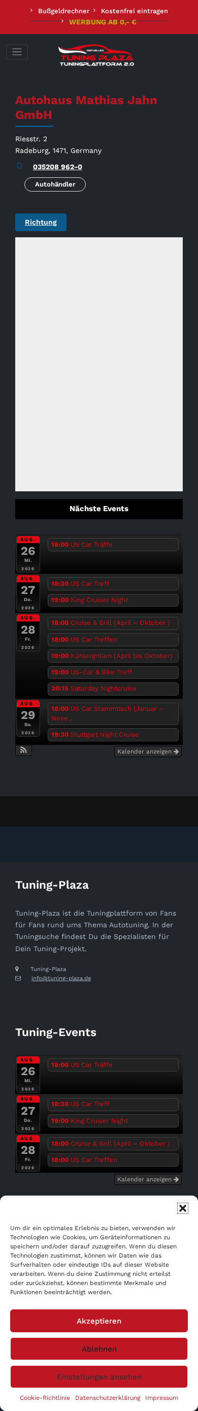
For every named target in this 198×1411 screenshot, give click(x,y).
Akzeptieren (99, 1321)
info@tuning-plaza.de (61, 978)
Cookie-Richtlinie (45, 1397)
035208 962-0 (57, 167)
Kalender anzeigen (145, 751)
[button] (183, 1208)
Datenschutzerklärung (107, 1397)
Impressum (161, 1397)
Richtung (41, 222)
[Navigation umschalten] (17, 52)
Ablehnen (99, 1349)
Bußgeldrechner (63, 11)
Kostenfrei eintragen (134, 11)
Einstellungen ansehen (99, 1377)
